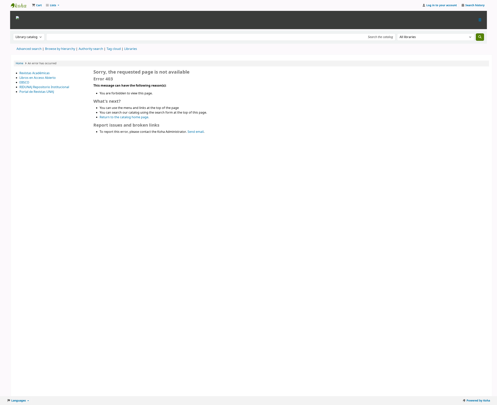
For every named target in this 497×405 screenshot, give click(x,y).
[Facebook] (480, 20)
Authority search (91, 49)
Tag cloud (114, 49)
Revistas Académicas (34, 73)
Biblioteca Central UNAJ (20, 5)
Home (19, 63)
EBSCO (24, 82)
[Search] (480, 37)
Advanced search (29, 49)
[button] (36, 5)
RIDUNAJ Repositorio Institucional (44, 87)
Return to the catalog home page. (124, 117)
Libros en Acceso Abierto (37, 78)
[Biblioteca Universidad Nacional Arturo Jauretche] (17, 17)
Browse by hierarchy (60, 49)
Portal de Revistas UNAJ (36, 92)
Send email (196, 131)
